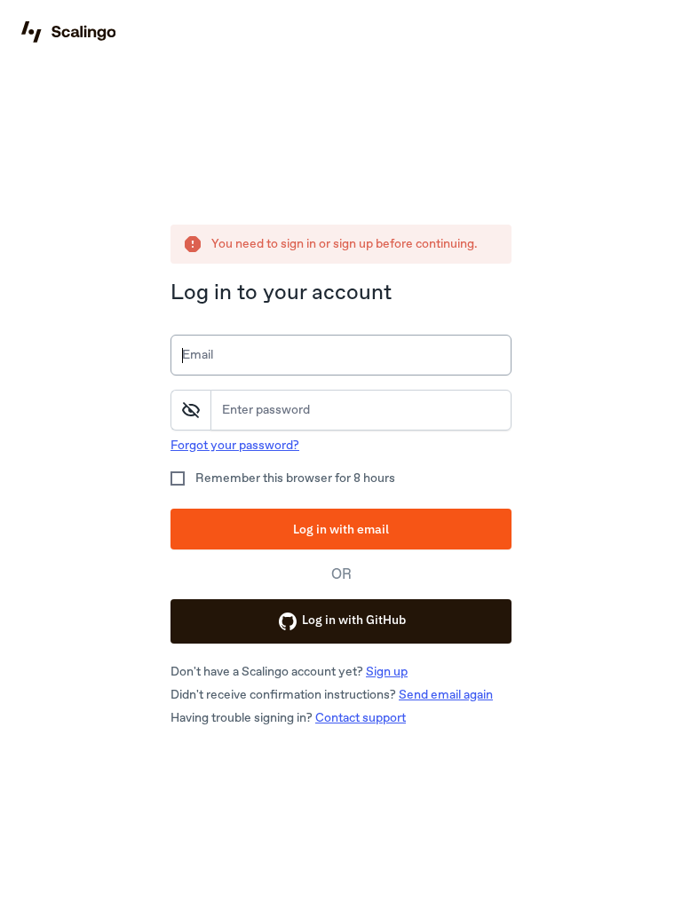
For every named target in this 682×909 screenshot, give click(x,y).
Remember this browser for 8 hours (295, 478)
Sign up (387, 671)
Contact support (360, 717)
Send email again (446, 694)
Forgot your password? (234, 445)
